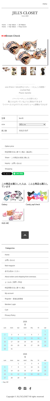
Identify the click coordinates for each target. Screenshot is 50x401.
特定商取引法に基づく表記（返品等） (19, 152)
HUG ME (5, 223)
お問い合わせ (10, 260)
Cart (6, 310)
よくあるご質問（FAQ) (13, 282)
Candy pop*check (33, 204)
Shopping (8, 169)
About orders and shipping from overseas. (20, 277)
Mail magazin (10, 266)
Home (4, 25)
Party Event (23, 27)
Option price (9, 146)
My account (9, 293)
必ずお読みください (12, 271)
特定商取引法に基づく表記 (15, 288)
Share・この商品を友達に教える (17, 158)
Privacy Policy (10, 315)
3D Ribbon (22, 25)
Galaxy (4, 204)
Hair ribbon (12, 25)
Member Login (10, 304)
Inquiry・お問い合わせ (13, 163)
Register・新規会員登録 (14, 299)
